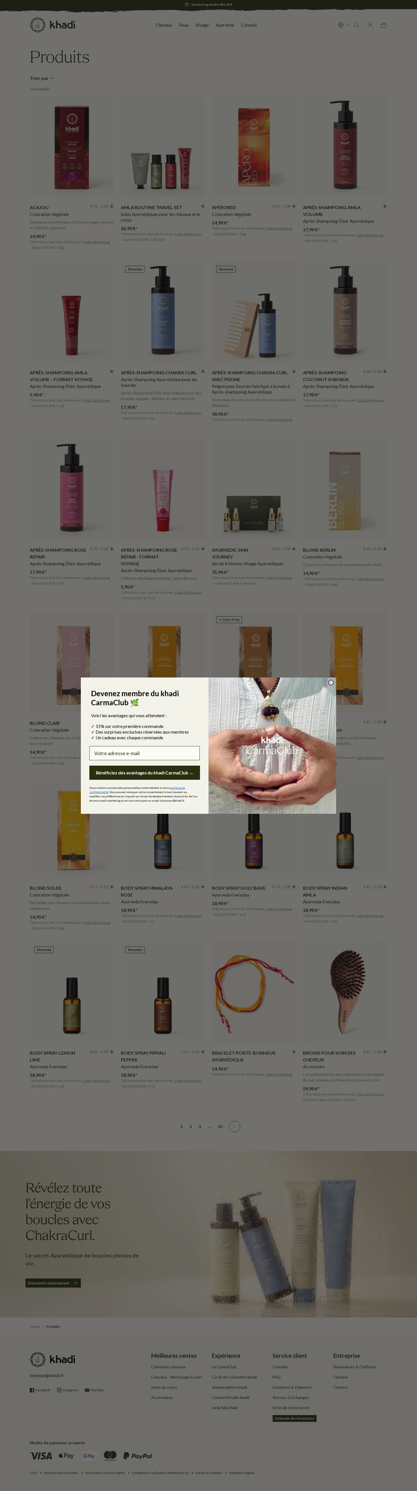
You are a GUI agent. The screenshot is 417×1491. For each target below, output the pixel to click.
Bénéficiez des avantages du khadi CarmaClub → (144, 772)
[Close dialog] (331, 682)
